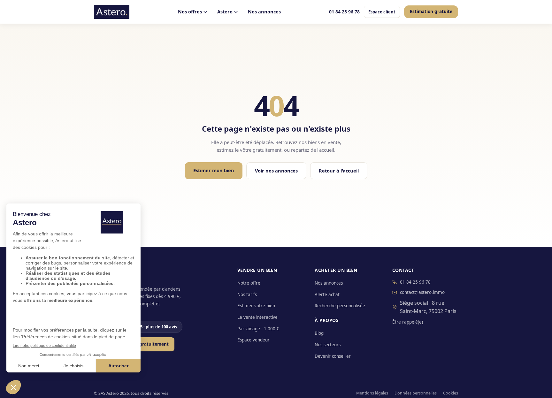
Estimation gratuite (431, 11)
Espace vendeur (253, 340)
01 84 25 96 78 (344, 12)
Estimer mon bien (213, 170)
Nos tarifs (247, 294)
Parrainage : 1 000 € (258, 329)
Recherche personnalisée (340, 306)
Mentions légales (372, 393)
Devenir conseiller (333, 356)
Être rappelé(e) (407, 322)
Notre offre (248, 283)
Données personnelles (416, 393)
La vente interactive (257, 317)
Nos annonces (264, 11)
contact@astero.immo (422, 292)
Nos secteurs (328, 345)
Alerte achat (327, 294)
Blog (319, 333)
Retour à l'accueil (339, 170)
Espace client (381, 12)
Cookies (450, 393)
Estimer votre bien (256, 306)
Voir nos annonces (276, 170)
